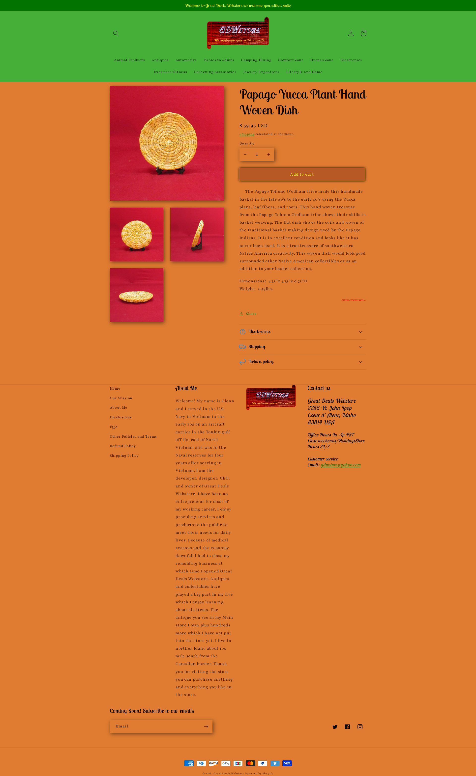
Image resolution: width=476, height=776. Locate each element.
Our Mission (121, 398)
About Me (119, 407)
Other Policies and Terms (133, 436)
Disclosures (121, 417)
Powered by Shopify (259, 773)
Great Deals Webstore (228, 773)
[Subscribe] (206, 726)
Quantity (247, 143)
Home (115, 388)
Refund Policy (123, 446)
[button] (116, 33)
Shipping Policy (124, 455)
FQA (114, 427)
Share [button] (251, 313)
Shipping (246, 134)
